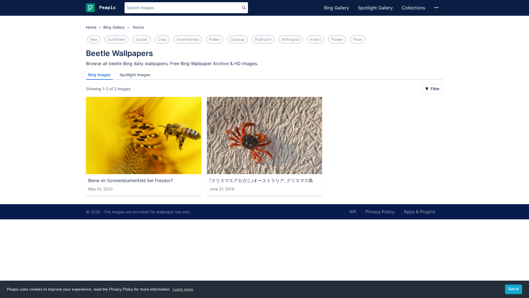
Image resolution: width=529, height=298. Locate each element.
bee (93, 39)
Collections (413, 7)
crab (162, 39)
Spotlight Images (135, 74)
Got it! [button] (513, 289)
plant (357, 39)
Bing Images (99, 74)
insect (315, 39)
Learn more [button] (183, 289)
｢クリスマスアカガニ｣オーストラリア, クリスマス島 (261, 180)
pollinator (263, 39)
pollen (214, 39)
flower (337, 39)
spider (141, 39)
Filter (434, 88)
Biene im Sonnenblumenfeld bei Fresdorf (130, 180)
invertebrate (188, 39)
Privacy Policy (380, 211)
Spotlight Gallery (375, 7)
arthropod (291, 39)
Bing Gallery (336, 7)
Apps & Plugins (419, 211)
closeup (237, 39)
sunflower (116, 39)
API (352, 211)
